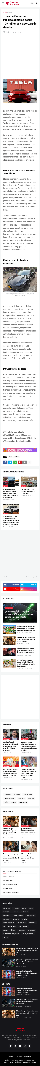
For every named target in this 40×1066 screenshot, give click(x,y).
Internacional (23, 926)
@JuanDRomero (17, 1060)
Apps (24, 908)
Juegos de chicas (9, 930)
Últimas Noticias (8, 877)
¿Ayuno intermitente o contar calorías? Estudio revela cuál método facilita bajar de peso (26, 663)
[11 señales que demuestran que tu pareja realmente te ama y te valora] (9, 640)
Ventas (5, 937)
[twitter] (15, 1046)
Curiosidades (27, 795)
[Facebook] (5, 462)
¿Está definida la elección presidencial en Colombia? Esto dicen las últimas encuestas (10, 746)
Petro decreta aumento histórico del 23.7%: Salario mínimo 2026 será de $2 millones (11, 772)
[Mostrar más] (29, 462)
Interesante (11, 926)
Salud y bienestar (10, 802)
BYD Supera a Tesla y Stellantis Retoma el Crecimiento (28, 491)
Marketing (21, 798)
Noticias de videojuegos (11, 892)
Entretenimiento (9, 798)
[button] (3, 3)
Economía (15, 919)
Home (11, 1056)
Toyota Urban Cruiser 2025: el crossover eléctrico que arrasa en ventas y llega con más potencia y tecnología (11, 520)
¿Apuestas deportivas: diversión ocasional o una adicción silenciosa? (27, 962)
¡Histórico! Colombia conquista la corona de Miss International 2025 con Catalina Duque (28, 773)
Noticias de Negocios (10, 884)
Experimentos (21, 923)
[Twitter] (10, 462)
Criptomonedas (18, 915)
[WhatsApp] (15, 462)
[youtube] (20, 1046)
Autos (10, 12)
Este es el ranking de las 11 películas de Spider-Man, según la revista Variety (26, 973)
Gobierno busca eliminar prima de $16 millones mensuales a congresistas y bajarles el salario (29, 746)
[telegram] (29, 1046)
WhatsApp (27, 1056)
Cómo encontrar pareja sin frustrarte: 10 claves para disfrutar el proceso (11, 857)
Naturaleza (21, 930)
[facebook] (10, 1046)
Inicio (5, 12)
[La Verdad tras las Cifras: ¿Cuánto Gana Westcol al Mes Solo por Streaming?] (9, 652)
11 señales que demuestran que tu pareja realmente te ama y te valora (26, 639)
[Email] (24, 462)
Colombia (16, 456)
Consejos (6, 915)
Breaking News (8, 888)
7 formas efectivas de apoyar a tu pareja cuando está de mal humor (28, 857)
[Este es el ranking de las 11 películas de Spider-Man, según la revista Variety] (8, 974)
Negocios (31, 930)
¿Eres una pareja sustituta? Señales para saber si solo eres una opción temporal (28, 832)
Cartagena (6, 912)
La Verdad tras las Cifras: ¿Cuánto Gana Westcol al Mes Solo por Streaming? (25, 651)
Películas (31, 798)
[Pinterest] (20, 462)
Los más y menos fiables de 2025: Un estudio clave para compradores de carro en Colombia (10, 493)
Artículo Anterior (7, 577)
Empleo (24, 919)
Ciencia (16, 912)
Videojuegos (23, 802)
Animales (7, 795)
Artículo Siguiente (32, 577)
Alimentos (6, 908)
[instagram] (25, 1046)
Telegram (18, 1056)
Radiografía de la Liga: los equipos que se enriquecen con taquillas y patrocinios (26, 628)
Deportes (6, 919)
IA (4, 926)
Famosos (32, 923)
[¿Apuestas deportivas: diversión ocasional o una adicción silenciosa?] (8, 963)
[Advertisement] (20, 56)
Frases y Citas (7, 881)
